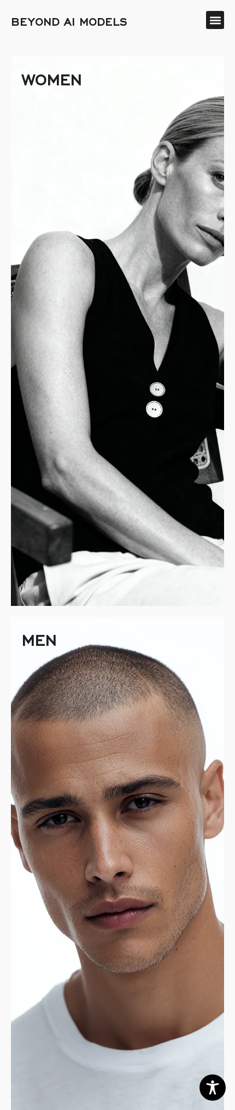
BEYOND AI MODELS (69, 20)
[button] (215, 20)
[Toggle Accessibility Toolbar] (212, 1087)
